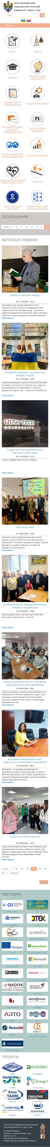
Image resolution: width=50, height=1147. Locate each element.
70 (17, 227)
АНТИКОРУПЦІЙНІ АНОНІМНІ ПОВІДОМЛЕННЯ (12, 130)
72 (27, 227)
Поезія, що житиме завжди (25, 295)
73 (32, 227)
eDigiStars (12, 1115)
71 (22, 227)
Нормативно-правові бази (12, 103)
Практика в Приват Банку (37, 953)
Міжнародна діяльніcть (38, 77)
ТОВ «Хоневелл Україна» (37, 980)
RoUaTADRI (12, 1101)
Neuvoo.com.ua (12, 966)
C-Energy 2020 (37, 1088)
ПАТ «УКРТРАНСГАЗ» (37, 939)
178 (16, 869)
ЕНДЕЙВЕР (37, 1007)
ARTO (13, 1021)
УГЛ (37, 912)
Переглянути (8, 318)
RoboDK (12, 1035)
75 (42, 227)
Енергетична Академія (37, 129)
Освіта (12, 77)
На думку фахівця (37, 103)
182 (40, 869)
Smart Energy (37, 994)
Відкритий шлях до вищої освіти (37, 207)
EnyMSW (12, 1074)
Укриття (37, 181)
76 (47, 227)
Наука (37, 51)
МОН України (12, 912)
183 (46, 869)
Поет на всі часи (25, 527)
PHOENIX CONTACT (12, 980)
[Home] (8, 6)
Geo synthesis (12, 939)
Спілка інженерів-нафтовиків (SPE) (12, 155)
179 (22, 869)
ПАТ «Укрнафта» (13, 925)
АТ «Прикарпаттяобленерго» (37, 1036)
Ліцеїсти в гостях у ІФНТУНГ (25, 836)
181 (34, 869)
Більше (44, 882)
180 (28, 869)
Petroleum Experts (12, 1050)
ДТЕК (37, 925)
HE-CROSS (37, 1115)
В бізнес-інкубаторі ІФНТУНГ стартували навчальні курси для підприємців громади (25, 685)
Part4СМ (12, 1088)
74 (37, 227)
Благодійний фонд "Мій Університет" (12, 181)
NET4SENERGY (37, 1074)
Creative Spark (38, 1101)
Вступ (12, 51)
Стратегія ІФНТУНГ (37, 155)
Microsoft (37, 966)
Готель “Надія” (12, 994)
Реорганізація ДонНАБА (12, 207)
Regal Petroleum (12, 1007)
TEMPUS (12, 953)
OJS (37, 1021)
